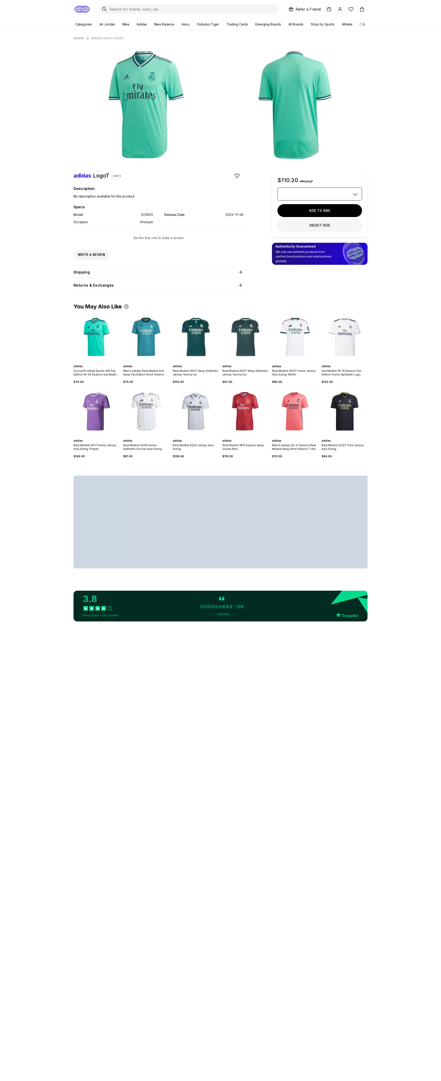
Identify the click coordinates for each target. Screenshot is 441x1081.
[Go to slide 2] (92, 362)
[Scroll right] (363, 24)
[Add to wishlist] (237, 175)
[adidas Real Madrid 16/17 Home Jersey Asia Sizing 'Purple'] (96, 411)
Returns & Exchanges (94, 285)
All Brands (295, 24)
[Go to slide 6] (100, 362)
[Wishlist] (351, 9)
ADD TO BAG (319, 210)
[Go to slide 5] (98, 362)
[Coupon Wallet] (329, 9)
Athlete (347, 24)
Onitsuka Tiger (208, 24)
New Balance (164, 24)
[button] (126, 306)
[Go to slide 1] (90, 362)
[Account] (339, 9)
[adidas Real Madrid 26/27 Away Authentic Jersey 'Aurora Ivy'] (196, 337)
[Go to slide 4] (96, 362)
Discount (366, 24)
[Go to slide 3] (94, 362)
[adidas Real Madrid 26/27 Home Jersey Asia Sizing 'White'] (295, 337)
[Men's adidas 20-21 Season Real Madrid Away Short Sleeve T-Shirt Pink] (295, 411)
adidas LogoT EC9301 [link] (107, 38)
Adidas (142, 24)
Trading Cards (237, 24)
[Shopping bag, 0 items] (362, 9)
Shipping (82, 272)
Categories (83, 24)
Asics (185, 24)
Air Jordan (107, 24)
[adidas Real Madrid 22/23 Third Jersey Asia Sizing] (345, 411)
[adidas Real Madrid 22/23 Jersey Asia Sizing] (196, 411)
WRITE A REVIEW (91, 255)
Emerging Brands (268, 24)
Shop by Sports (322, 24)
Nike (125, 24)
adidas (79, 38)
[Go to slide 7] (151, 362)
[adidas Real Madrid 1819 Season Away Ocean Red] (245, 411)
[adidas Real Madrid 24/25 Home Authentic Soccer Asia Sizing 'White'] (146, 411)
